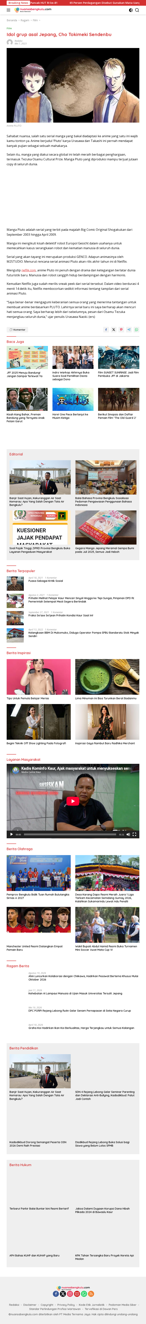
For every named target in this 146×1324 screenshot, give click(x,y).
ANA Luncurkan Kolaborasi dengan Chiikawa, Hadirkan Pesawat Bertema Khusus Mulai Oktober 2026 (83, 977)
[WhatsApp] (84, 1294)
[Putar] (11, 834)
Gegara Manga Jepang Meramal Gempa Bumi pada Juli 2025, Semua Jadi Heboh (104, 550)
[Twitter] (63, 1294)
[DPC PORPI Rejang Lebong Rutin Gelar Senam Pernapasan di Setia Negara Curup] (15, 1013)
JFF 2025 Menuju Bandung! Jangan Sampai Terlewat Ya (24, 374)
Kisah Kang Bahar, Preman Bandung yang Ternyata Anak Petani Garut (26, 418)
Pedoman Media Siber (122, 1305)
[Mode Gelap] (131, 10)
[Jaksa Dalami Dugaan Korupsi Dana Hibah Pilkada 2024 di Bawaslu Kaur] (105, 1188)
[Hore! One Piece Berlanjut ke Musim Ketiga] (73, 399)
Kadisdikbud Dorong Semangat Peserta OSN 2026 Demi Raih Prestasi (38, 1143)
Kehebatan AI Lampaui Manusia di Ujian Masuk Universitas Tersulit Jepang (75, 993)
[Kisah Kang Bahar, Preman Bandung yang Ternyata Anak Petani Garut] (27, 399)
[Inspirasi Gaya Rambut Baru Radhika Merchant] (107, 722)
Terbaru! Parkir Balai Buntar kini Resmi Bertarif (39, 1208)
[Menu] (9, 10)
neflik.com (28, 270)
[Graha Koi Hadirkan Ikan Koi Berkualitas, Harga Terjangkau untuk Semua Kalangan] (15, 1031)
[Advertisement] (73, 197)
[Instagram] (70, 1294)
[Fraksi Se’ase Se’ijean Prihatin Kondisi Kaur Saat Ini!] (15, 618)
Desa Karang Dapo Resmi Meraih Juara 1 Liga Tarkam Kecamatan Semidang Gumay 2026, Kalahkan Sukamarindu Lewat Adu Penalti (104, 898)
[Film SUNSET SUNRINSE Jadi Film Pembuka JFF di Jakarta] (118, 357)
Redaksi (14, 1305)
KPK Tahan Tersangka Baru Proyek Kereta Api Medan (104, 1257)
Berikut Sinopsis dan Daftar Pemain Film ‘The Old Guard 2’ (117, 416)
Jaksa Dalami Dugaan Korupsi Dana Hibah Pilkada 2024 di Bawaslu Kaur (102, 1210)
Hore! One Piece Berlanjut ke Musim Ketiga (70, 416)
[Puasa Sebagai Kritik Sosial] (15, 584)
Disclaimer (29, 1305)
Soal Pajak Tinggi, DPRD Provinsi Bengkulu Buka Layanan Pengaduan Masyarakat (40, 550)
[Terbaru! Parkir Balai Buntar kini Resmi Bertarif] (40, 1188)
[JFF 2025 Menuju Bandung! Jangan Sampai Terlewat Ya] (27, 357)
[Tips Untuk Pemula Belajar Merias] (39, 677)
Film (9, 28)
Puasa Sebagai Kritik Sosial (46, 581)
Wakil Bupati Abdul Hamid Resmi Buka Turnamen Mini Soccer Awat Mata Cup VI (106, 948)
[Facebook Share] (106, 329)
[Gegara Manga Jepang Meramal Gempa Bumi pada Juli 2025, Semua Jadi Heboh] (105, 527)
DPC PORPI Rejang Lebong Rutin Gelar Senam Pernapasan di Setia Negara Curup (80, 1010)
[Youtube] (77, 1294)
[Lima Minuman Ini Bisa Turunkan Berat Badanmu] (107, 677)
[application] (73, 801)
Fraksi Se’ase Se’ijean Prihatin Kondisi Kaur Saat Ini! (61, 615)
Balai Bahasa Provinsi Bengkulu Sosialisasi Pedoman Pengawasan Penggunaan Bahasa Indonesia (103, 501)
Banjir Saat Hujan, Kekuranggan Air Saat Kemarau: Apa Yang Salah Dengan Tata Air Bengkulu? (37, 501)
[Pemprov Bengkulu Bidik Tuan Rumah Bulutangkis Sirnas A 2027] (39, 873)
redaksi (18, 41)
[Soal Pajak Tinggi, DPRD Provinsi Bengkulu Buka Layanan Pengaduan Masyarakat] (40, 527)
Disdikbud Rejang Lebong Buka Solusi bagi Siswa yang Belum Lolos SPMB (102, 1143)
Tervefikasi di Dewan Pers (101, 1309)
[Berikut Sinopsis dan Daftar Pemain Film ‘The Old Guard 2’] (118, 399)
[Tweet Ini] (114, 329)
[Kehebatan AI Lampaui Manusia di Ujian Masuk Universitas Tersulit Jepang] (15, 996)
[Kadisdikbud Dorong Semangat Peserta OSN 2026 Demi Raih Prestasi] (40, 1121)
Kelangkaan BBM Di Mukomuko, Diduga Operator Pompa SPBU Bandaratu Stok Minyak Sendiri (84, 634)
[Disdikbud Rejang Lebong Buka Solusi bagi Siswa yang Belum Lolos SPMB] (105, 1121)
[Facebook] (56, 1294)
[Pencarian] (137, 10)
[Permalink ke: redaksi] (10, 42)
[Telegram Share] (129, 329)
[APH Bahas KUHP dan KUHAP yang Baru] (40, 1235)
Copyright (47, 1305)
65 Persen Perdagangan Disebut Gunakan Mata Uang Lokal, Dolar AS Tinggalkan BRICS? (87, 3)
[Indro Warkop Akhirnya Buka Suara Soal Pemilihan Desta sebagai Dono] (73, 357)
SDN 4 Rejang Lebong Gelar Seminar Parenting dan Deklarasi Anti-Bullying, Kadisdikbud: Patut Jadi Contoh (105, 1095)
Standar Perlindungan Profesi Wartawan (55, 1309)
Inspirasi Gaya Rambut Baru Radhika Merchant (105, 743)
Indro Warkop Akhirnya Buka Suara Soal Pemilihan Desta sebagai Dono (70, 376)
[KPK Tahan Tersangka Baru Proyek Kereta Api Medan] (105, 1235)
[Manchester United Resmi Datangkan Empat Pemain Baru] (39, 925)
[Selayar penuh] (134, 834)
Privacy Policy (66, 1305)
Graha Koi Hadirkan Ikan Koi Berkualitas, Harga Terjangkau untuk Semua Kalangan (81, 1028)
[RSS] (91, 1294)
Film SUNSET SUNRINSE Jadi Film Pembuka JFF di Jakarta (118, 374)
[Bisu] (128, 834)
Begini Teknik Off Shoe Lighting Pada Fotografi (36, 743)
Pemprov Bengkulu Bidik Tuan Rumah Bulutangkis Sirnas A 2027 (38, 896)
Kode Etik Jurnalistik (92, 1305)
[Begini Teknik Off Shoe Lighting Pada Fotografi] (39, 722)
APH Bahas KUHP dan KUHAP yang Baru (35, 1255)
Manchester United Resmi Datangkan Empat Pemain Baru (35, 948)
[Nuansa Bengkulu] (32, 10)
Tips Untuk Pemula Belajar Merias (28, 698)
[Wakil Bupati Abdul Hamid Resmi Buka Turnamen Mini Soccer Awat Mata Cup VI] (107, 925)
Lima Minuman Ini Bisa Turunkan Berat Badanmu (105, 698)
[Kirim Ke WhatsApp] (136, 329)
